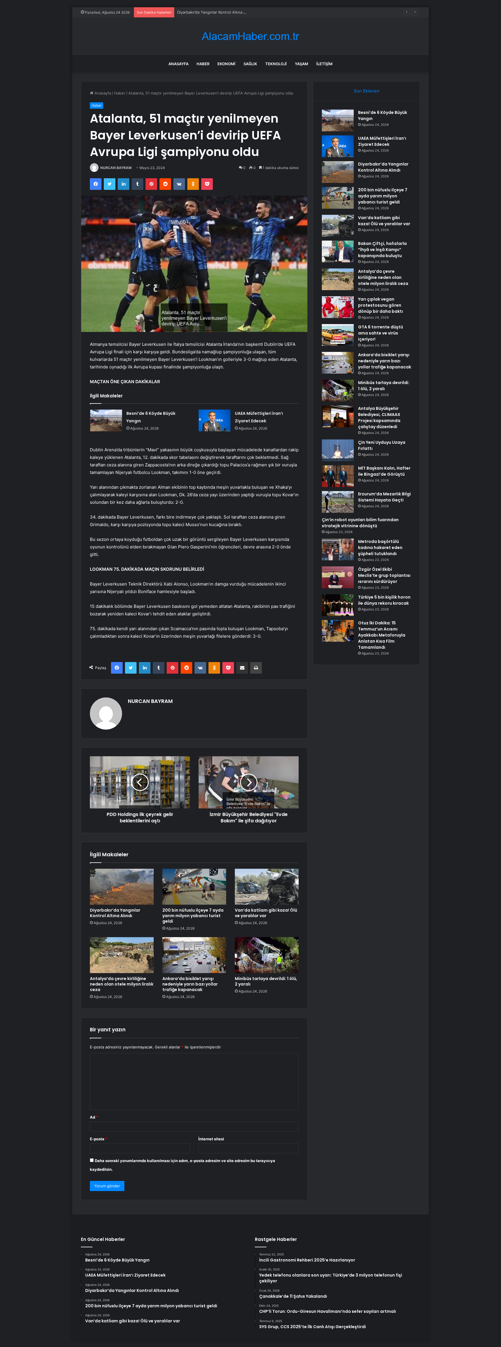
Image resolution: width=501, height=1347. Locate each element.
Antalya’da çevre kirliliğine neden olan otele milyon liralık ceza (121, 984)
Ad (94, 1117)
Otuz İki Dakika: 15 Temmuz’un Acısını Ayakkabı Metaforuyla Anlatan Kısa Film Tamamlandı (381, 635)
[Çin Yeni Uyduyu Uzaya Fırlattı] (338, 450)
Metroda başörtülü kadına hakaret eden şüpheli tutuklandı (380, 548)
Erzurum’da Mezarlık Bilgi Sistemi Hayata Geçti (384, 497)
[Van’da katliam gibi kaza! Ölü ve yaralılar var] (267, 887)
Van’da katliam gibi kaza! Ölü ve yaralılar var (266, 913)
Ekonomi (226, 63)
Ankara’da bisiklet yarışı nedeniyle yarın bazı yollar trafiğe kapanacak (190, 984)
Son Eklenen (367, 91)
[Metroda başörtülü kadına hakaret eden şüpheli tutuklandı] (338, 549)
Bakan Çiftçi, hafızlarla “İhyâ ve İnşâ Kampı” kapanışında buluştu (382, 250)
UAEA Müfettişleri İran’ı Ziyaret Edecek (382, 141)
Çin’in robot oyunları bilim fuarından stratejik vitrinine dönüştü (360, 523)
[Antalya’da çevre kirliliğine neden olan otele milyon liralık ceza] (122, 955)
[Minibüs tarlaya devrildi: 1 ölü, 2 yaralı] (267, 955)
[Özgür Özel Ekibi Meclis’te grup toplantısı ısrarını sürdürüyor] (338, 577)
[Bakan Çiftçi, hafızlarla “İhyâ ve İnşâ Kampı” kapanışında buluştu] (338, 251)
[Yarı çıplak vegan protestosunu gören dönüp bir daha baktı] (338, 307)
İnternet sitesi (211, 1139)
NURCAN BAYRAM (116, 168)
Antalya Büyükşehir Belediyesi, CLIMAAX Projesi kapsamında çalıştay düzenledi (379, 418)
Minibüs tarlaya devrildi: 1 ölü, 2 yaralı (266, 981)
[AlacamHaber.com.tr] (250, 36)
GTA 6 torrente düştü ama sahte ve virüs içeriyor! (380, 333)
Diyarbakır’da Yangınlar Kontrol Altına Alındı (215, 12)
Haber (203, 63)
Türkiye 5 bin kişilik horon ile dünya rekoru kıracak (384, 600)
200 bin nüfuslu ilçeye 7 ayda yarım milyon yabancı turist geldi (193, 915)
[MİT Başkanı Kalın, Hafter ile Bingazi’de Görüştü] (338, 476)
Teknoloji (276, 63)
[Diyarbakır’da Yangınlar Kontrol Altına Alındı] (122, 887)
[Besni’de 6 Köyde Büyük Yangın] (106, 420)
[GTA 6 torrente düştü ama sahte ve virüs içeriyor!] (338, 335)
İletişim (324, 63)
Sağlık (250, 63)
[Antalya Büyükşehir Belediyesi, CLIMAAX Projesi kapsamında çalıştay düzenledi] (338, 416)
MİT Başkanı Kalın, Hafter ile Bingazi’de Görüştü (384, 471)
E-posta (98, 1139)
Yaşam (301, 63)
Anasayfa (178, 63)
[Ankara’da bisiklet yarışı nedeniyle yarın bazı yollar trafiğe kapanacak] (194, 955)
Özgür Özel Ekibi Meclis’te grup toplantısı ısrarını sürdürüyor (384, 575)
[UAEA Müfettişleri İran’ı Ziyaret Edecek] (214, 420)
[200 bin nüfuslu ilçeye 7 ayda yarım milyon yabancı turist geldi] (194, 887)
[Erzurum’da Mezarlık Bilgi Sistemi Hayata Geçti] (338, 502)
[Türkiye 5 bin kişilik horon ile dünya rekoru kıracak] (338, 605)
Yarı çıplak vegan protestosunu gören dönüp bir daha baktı (380, 305)
